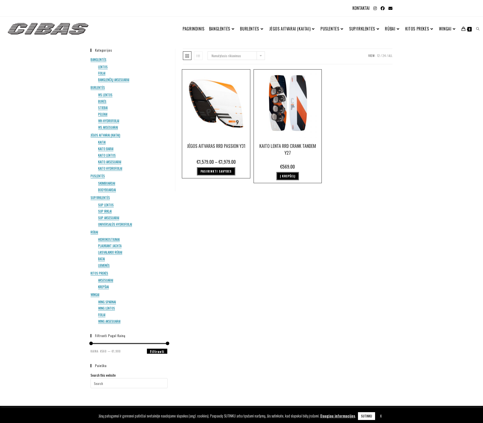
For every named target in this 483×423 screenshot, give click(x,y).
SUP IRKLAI (105, 211)
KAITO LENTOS (107, 155)
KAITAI (102, 142)
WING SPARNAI (107, 301)
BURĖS (102, 101)
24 (384, 55)
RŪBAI (94, 232)
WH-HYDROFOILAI (108, 120)
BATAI (101, 258)
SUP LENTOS (106, 204)
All (390, 55)
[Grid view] (187, 55)
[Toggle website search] (478, 29)
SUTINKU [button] (366, 415)
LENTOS (103, 66)
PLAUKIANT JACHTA (110, 245)
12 (378, 55)
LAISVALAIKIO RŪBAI (110, 252)
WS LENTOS (105, 94)
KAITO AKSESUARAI (109, 161)
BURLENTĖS (98, 87)
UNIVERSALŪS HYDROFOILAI (115, 224)
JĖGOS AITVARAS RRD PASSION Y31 (216, 146)
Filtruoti (157, 351)
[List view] (198, 55)
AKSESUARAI (105, 280)
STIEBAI (103, 107)
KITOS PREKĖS (99, 273)
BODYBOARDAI (107, 189)
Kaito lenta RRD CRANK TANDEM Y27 (287, 149)
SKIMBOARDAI (106, 183)
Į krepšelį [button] (287, 176)
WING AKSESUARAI (109, 321)
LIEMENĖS (104, 265)
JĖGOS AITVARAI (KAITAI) (105, 135)
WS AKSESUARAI (108, 127)
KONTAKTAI (361, 8)
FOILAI (101, 73)
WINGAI (95, 294)
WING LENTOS (106, 308)
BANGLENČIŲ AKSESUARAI (113, 79)
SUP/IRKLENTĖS (100, 197)
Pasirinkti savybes (216, 171)
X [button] (381, 415)
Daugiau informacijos (337, 415)
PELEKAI (102, 114)
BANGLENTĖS (98, 59)
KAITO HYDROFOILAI (110, 168)
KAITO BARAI (105, 148)
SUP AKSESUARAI (108, 217)
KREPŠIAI (103, 286)
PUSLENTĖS (98, 175)
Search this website (103, 375)
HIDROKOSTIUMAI (109, 239)
